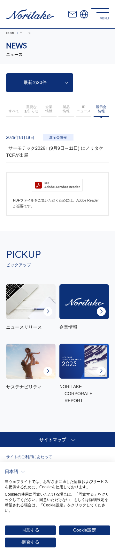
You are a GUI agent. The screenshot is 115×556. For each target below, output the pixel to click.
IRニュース (84, 109)
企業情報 (48, 109)
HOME (10, 33)
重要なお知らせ (31, 109)
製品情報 (66, 109)
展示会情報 (101, 109)
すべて (14, 111)
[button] (15, 472)
